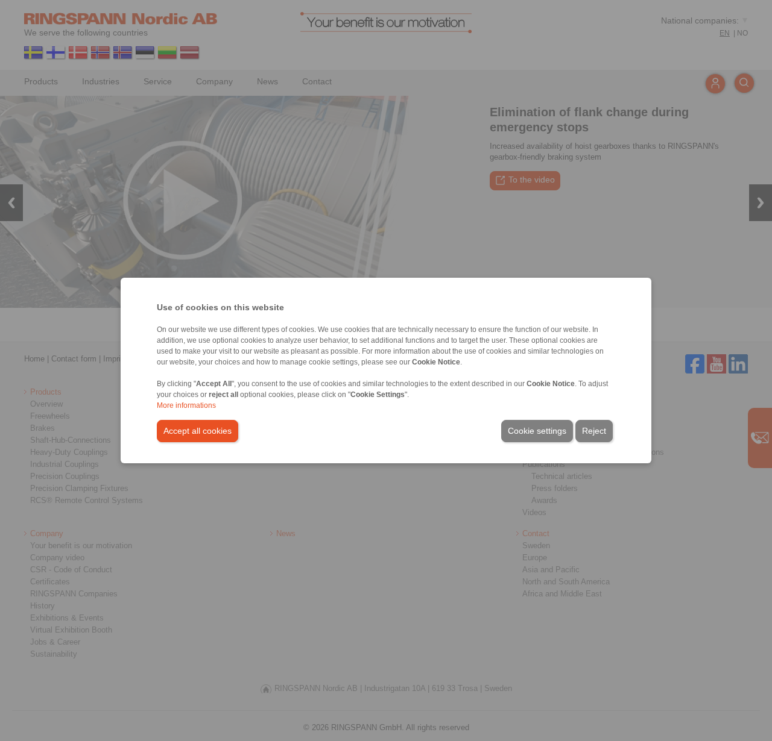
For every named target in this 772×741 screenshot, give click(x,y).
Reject (594, 431)
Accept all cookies (197, 431)
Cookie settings (537, 431)
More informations (186, 405)
